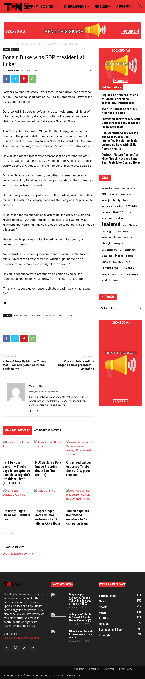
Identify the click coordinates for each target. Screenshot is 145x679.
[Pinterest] (24, 79)
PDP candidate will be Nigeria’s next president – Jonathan (76, 365)
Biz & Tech (48, 6)
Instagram (106, 237)
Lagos (117, 237)
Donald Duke (20, 315)
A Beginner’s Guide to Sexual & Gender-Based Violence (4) (80, 617)
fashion (119, 218)
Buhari (126, 200)
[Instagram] (15, 648)
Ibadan (118, 231)
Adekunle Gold (128, 188)
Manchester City (109, 249)
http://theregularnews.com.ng (43, 391)
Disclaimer (108, 669)
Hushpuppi (107, 231)
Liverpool (118, 243)
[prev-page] (5, 531)
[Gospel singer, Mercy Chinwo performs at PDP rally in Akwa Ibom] (48, 498)
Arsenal (113, 194)
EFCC (104, 218)
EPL (111, 218)
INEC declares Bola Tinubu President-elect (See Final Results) (47, 468)
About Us (79, 669)
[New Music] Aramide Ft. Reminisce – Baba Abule (81, 634)
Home (16, 6)
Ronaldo (105, 274)
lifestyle (106, 243)
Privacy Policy (125, 669)
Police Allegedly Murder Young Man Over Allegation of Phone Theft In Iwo (24, 365)
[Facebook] (6, 79)
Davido (118, 212)
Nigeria (129, 256)
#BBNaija (107, 188)
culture (106, 212)
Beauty (116, 200)
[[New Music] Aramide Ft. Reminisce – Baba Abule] (58, 635)
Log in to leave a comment (19, 553)
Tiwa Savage (131, 274)
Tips (120, 274)
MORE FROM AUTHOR (47, 430)
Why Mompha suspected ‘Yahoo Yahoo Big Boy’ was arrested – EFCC (80, 599)
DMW (128, 212)
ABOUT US (123, 6)
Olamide (106, 262)
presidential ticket (54, 315)
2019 (117, 188)
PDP (127, 262)
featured (36, 315)
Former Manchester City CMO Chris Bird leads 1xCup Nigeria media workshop (121, 123)
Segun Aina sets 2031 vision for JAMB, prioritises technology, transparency (120, 99)
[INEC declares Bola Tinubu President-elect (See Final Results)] (48, 449)
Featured (101, 6)
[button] (140, 6)
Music (119, 255)
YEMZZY (116, 280)
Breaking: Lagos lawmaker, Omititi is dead (16, 515)
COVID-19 (131, 206)
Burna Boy (107, 206)
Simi (113, 274)
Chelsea (119, 206)
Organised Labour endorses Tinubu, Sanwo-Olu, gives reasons (78, 468)
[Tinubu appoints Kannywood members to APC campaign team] (80, 498)
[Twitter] (15, 79)
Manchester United (128, 250)
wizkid (106, 280)
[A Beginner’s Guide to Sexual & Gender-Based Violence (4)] (58, 618)
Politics (26, 44)
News (28, 6)
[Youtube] (33, 648)
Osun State (118, 262)
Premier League (111, 268)
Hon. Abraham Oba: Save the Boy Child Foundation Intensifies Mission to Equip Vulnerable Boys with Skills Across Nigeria (120, 140)
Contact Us (93, 669)
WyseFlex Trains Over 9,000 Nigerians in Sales (119, 111)
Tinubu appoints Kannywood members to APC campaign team (77, 517)
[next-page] (11, 531)
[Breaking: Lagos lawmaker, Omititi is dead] (16, 498)
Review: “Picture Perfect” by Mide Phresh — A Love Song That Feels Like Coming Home (121, 158)
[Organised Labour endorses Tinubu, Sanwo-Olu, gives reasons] (80, 449)
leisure (127, 237)
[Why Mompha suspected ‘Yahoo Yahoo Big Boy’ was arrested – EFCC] (58, 598)
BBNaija (106, 200)
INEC (126, 231)
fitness (133, 225)
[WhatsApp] (32, 79)
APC (104, 194)
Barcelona (126, 194)
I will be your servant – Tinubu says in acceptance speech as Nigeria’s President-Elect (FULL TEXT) (16, 472)
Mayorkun (107, 255)
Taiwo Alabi (12, 70)
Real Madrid (128, 268)
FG (124, 225)
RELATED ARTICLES (17, 430)
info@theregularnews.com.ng (21, 637)
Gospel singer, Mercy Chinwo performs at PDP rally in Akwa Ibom (47, 517)
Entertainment (75, 6)
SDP (70, 315)
